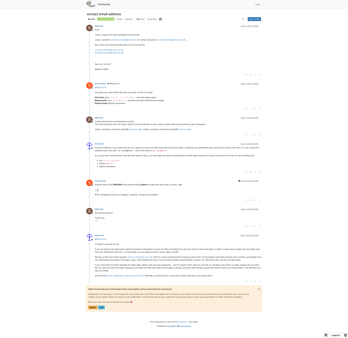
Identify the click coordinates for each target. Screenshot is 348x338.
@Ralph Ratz (114, 84)
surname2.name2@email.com (169, 40)
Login (101, 307)
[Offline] (90, 145)
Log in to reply (254, 19)
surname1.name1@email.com (123, 40)
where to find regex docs (139, 257)
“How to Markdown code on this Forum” (124, 275)
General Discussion (107, 19)
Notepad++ (183, 322)
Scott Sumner (100, 84)
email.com (133, 129)
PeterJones (99, 144)
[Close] (259, 289)
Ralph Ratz (99, 26)
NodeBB (171, 326)
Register (92, 307)
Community (104, 4)
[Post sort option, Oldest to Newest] (243, 19)
